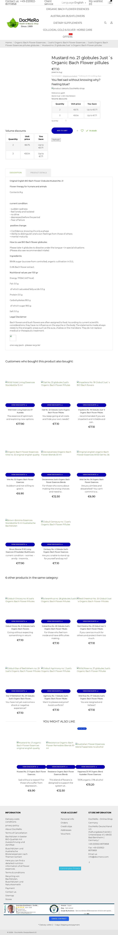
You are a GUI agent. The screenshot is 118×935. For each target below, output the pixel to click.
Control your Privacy (70, 868)
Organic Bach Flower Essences (67, 9)
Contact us (10, 892)
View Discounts (19, 405)
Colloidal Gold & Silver (59, 29)
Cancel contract (59, 919)
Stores (8, 899)
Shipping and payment (70, 925)
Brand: (54, 96)
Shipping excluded (70, 76)
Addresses (66, 830)
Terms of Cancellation (16, 833)
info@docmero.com (98, 857)
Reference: (56, 93)
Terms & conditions (15, 872)
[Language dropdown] (111, 22)
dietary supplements (67, 23)
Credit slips (66, 826)
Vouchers (65, 834)
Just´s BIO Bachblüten (66, 96)
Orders (64, 823)
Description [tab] (16, 173)
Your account (69, 812)
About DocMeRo (13, 829)
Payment (10, 888)
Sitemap (9, 895)
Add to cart (62, 130)
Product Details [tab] (38, 173)
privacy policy (12, 825)
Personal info (67, 819)
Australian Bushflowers (68, 16)
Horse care (84, 29)
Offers (67, 35)
